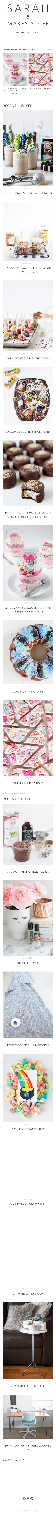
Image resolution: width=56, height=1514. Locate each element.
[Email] (24, 1499)
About (37, 32)
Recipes (19, 32)
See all (50, 49)
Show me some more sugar (14, 792)
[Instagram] (28, 1499)
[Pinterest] (31, 1499)
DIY (28, 32)
